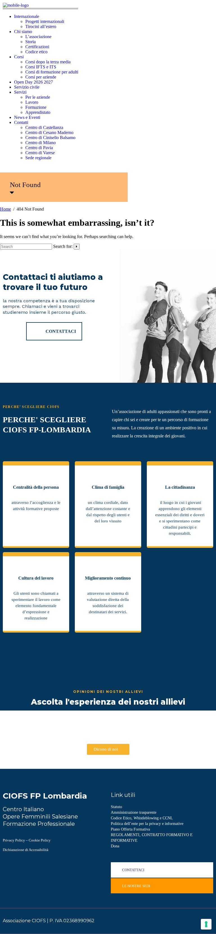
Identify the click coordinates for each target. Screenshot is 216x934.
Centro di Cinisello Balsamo (50, 137)
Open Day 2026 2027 (33, 82)
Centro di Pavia (39, 147)
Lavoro (31, 102)
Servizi (20, 92)
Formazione (35, 107)
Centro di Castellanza (44, 127)
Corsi (19, 56)
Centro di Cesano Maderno (49, 132)
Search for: (63, 246)
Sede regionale (38, 157)
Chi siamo (23, 31)
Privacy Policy (14, 840)
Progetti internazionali (44, 21)
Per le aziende (37, 97)
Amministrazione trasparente (133, 812)
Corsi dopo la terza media (48, 61)
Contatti (21, 122)
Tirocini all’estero (40, 26)
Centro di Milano (40, 142)
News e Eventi (27, 117)
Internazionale (26, 16)
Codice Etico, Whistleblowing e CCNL (142, 818)
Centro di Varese (40, 152)
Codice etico (36, 51)
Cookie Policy (40, 840)
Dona (115, 846)
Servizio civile (26, 87)
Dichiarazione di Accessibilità (25, 850)
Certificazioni (37, 46)
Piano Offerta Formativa (130, 829)
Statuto (116, 807)
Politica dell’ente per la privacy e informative (147, 824)
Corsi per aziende (40, 77)
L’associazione (38, 36)
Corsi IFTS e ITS (40, 66)
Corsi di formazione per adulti (51, 72)
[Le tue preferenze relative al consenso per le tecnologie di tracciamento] (206, 924)
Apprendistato (37, 112)
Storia (30, 41)
